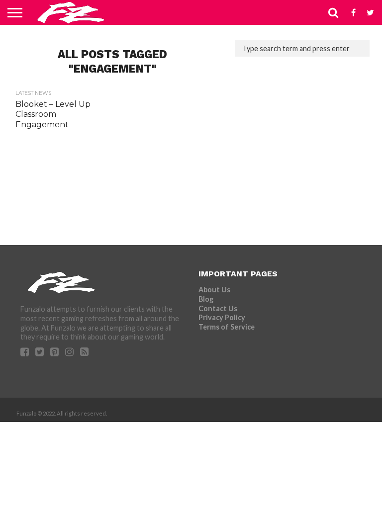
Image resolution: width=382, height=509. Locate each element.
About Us (214, 289)
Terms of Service (226, 327)
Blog (205, 299)
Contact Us (217, 308)
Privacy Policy (221, 317)
